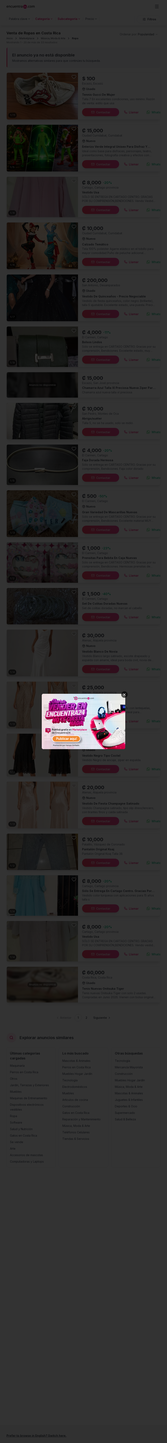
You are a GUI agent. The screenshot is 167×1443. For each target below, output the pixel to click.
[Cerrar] (124, 694)
